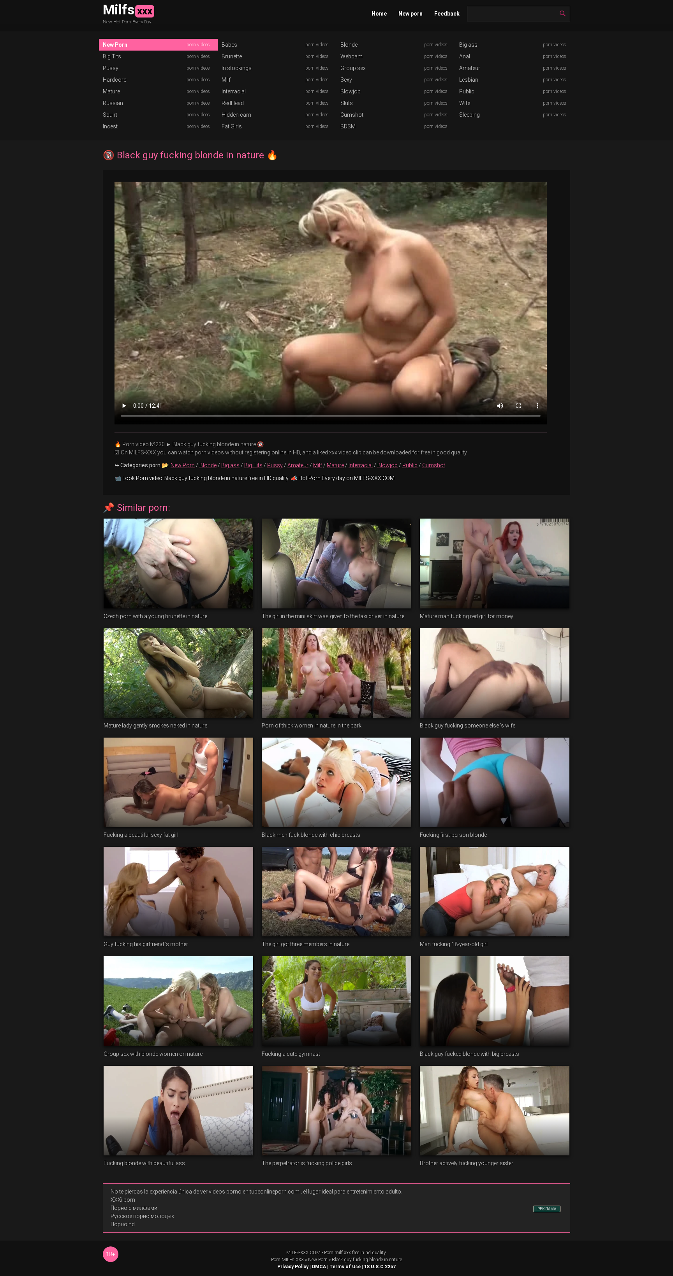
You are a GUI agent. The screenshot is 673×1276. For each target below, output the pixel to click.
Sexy (346, 80)
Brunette (232, 56)
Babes (229, 45)
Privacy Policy (292, 1266)
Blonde (349, 45)
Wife (464, 103)
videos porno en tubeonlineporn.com (254, 1191)
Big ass (468, 45)
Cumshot (351, 115)
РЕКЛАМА (546, 1209)
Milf (226, 80)
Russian (113, 103)
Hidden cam (236, 115)
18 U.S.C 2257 (380, 1266)
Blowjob (350, 91)
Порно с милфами (134, 1208)
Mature (111, 91)
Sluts (346, 103)
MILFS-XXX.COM (303, 1252)
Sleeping (469, 115)
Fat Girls (232, 126)
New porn (410, 14)
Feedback (447, 14)
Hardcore (114, 80)
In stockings (237, 68)
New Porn (115, 45)
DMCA (319, 1266)
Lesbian (468, 80)
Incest (110, 126)
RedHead (233, 103)
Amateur (469, 68)
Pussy (110, 68)
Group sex (353, 68)
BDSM (348, 126)
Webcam (351, 56)
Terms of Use (345, 1266)
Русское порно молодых (142, 1216)
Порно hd (123, 1224)
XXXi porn (123, 1200)
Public (466, 91)
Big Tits (112, 56)
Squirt (110, 115)
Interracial (234, 91)
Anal (464, 56)
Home (379, 14)
